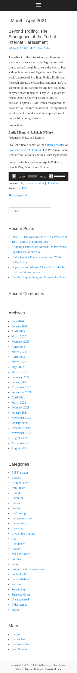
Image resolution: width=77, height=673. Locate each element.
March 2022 (19, 372)
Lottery (16, 548)
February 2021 (20, 407)
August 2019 (19, 438)
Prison (15, 564)
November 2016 (21, 443)
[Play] (14, 176)
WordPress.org (20, 649)
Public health (19, 574)
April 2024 (18, 346)
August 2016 (19, 448)
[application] (38, 176)
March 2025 (19, 336)
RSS (24, 188)
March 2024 (19, 351)
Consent (16, 477)
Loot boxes (18, 543)
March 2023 (19, 361)
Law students (19, 523)
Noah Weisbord (21, 553)
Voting (15, 609)
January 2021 (20, 412)
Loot (14, 538)
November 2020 (21, 417)
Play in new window (31, 183)
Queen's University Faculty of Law (43, 669)
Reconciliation (20, 579)
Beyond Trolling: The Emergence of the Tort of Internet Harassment (32, 37)
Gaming (16, 508)
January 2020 (20, 422)
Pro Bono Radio (41, 48)
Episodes (17, 493)
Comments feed (21, 644)
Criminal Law (20, 482)
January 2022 (20, 382)
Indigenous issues (22, 518)
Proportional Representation (28, 569)
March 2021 (19, 402)
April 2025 (18, 331)
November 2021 (21, 387)
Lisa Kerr (17, 528)
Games (16, 503)
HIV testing (19, 513)
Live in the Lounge (23, 533)
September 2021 (21, 392)
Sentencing (18, 589)
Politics (16, 559)
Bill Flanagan (20, 472)
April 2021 (18, 397)
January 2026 (20, 326)
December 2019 (21, 428)
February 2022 (20, 377)
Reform (16, 584)
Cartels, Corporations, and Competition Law (38, 277)
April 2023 (18, 356)
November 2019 (21, 433)
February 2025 (20, 341)
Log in (16, 634)
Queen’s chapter (54, 145)
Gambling (18, 498)
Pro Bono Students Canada (25, 150)
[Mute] (51, 176)
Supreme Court (21, 594)
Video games (19, 604)
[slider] (60, 176)
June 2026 (18, 321)
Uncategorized (19, 195)
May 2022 (18, 367)
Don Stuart (18, 488)
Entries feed (19, 639)
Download (53, 183)
